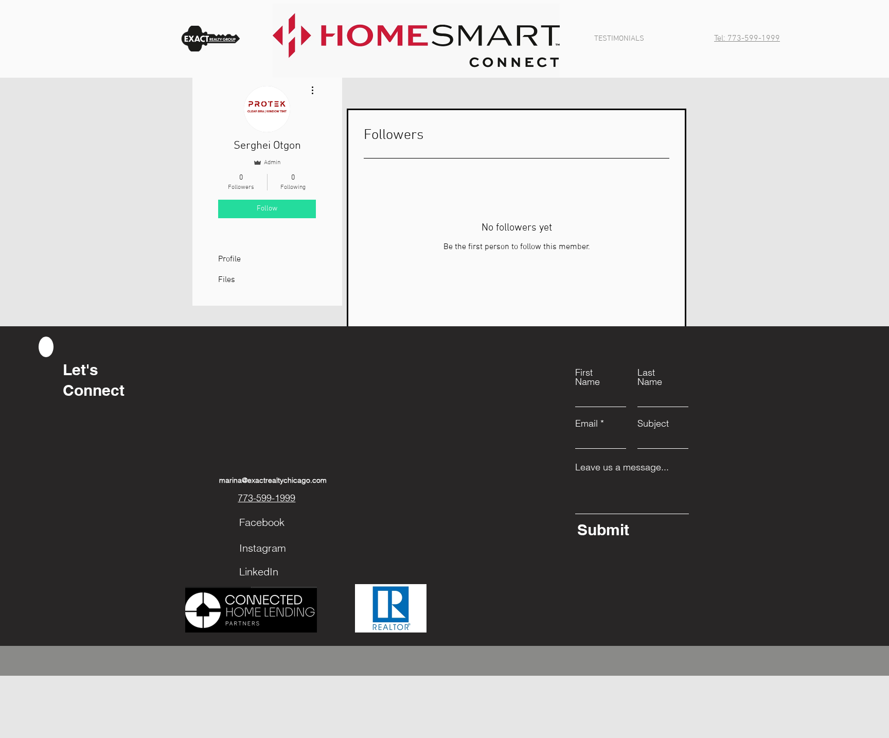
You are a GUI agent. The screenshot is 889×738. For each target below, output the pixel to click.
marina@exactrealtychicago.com (273, 480)
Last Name (649, 377)
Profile (229, 259)
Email (586, 423)
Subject (653, 423)
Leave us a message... (622, 467)
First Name (587, 377)
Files (226, 280)
